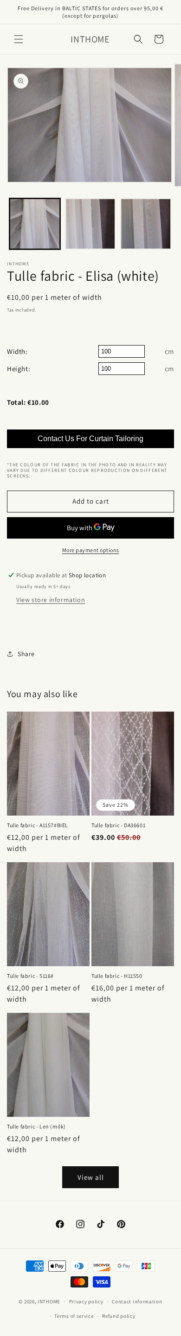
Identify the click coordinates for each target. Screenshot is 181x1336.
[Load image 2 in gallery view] (90, 223)
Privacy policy (86, 1301)
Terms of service (73, 1316)
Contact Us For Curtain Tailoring (90, 439)
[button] (18, 39)
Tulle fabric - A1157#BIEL (37, 825)
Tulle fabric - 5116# (30, 975)
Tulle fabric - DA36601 (118, 825)
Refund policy (118, 1316)
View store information (50, 599)
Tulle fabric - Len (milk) (36, 1126)
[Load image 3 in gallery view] (145, 223)
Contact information (137, 1301)
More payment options (90, 550)
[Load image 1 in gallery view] (34, 223)
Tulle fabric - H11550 (116, 975)
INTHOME (49, 1301)
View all (91, 1177)
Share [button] (26, 654)
